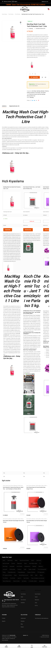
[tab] (4, 106)
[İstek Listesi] (44, 645)
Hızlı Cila (31, 94)
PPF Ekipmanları (41, 572)
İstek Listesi (44, 646)
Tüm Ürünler (10, 14)
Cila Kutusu (38, 560)
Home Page (4, 14)
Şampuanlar (41, 581)
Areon (4, 560)
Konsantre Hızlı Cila (37, 94)
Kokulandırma (27, 566)
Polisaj (4, 572)
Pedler (42, 485)
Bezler (16, 560)
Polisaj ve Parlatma (31, 92)
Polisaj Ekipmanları (12, 572)
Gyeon (25, 563)
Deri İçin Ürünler (6, 563)
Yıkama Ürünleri (16, 581)
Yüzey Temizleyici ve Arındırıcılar (37, 578)
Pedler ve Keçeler (32, 569)
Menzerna (41, 566)
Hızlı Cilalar (34, 91)
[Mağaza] (6, 645)
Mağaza (6, 646)
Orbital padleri (38, 485)
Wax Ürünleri (26, 578)
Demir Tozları (5, 485)
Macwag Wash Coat (31, 96)
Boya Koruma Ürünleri (24, 560)
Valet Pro (19, 578)
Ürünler (23, 590)
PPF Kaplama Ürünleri (7, 575)
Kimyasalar (12, 566)
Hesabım (19, 646)
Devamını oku (28, 229)
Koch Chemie (10, 485)
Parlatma (47, 91)
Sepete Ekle (35, 77)
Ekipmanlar (19, 563)
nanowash (5, 569)
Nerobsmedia (12, 635)
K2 (40, 563)
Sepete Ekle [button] (7, 229)
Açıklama (4, 106)
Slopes (41, 575)
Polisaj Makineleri (21, 572)
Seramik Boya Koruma (23, 575)
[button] (21, 23)
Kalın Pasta (5, 566)
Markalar (42, 91)
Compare (45, 77)
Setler (31, 575)
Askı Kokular (10, 560)
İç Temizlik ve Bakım (33, 581)
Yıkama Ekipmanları (7, 581)
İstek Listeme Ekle (42, 77)
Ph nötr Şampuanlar (42, 569)
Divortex (13, 563)
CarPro (32, 560)
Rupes (15, 575)
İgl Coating (24, 581)
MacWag (31, 28)
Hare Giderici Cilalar (33, 563)
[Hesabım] (19, 645)
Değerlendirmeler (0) (14, 106)
